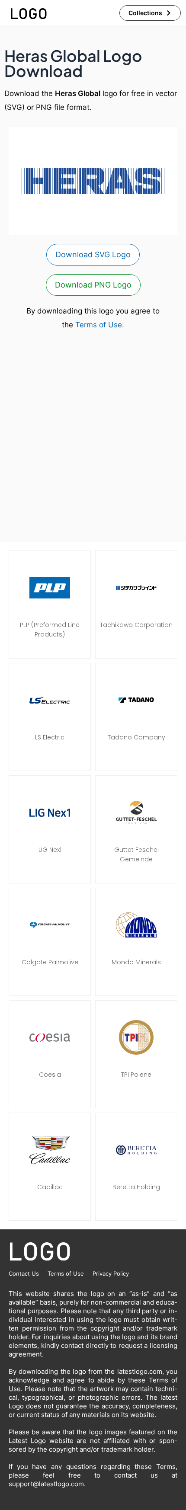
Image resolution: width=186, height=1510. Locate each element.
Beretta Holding (136, 1187)
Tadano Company (136, 737)
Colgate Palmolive (50, 962)
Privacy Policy (111, 1273)
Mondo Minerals (136, 962)
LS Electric (49, 737)
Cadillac (50, 1187)
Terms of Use (98, 324)
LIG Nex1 (49, 849)
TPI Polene (136, 1074)
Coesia (50, 1074)
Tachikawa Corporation (136, 625)
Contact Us (24, 1273)
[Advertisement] (93, 437)
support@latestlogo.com (46, 1484)
